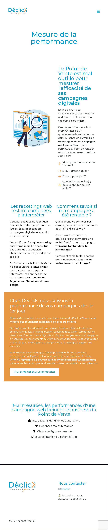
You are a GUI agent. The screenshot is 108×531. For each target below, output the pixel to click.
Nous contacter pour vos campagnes (34, 371)
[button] (98, 11)
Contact (65, 489)
